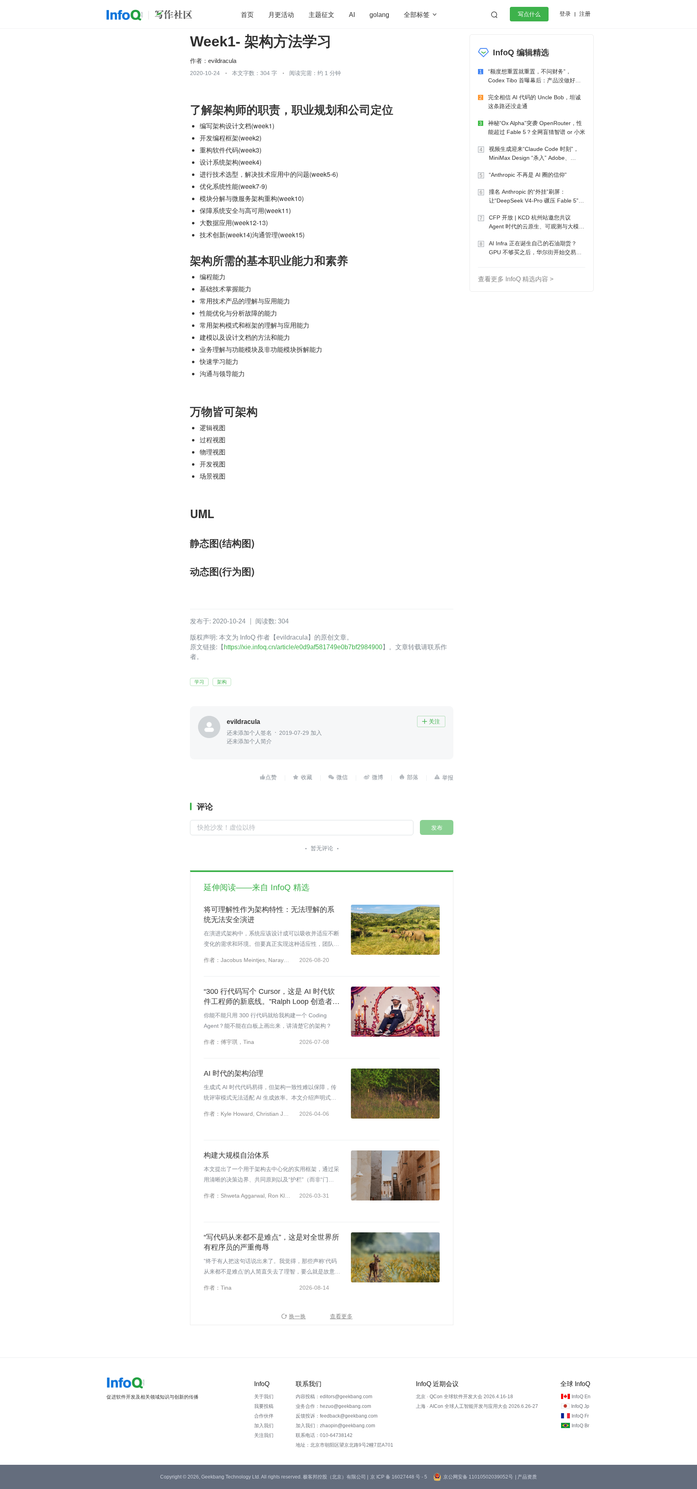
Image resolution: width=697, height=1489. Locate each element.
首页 (247, 14)
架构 (222, 682)
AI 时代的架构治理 (233, 1073)
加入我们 (263, 1425)
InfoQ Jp (580, 1406)
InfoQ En (581, 1396)
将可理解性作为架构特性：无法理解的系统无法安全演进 (269, 915)
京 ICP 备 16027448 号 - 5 (398, 1477)
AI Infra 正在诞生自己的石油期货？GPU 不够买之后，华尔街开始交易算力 (535, 248)
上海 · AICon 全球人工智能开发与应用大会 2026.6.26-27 (477, 1406)
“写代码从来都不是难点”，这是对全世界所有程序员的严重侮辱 (271, 1242)
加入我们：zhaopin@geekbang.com (335, 1425)
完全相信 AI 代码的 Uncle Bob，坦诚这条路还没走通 (534, 101)
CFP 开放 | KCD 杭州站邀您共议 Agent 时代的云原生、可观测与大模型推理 (536, 222)
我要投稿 (263, 1406)
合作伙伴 (263, 1416)
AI (352, 14)
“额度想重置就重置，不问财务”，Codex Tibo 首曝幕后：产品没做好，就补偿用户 (534, 76)
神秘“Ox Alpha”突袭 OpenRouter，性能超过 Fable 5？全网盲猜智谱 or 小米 (536, 127)
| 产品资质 (526, 1477)
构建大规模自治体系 (236, 1155)
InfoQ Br (580, 1425)
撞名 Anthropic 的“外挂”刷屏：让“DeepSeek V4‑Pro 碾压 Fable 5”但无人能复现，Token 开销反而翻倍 (536, 196)
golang (379, 14)
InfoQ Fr (580, 1416)
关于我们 (263, 1396)
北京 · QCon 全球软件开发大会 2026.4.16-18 (464, 1396)
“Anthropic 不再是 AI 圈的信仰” (528, 174)
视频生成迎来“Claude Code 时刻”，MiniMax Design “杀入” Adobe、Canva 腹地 (534, 154)
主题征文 (321, 14)
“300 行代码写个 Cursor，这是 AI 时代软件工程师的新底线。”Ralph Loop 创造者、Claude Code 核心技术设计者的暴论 (272, 997)
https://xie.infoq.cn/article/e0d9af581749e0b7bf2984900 (303, 647)
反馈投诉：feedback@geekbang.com (337, 1416)
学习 (199, 682)
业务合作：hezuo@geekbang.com (333, 1406)
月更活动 (281, 14)
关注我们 (263, 1435)
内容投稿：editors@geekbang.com (334, 1396)
